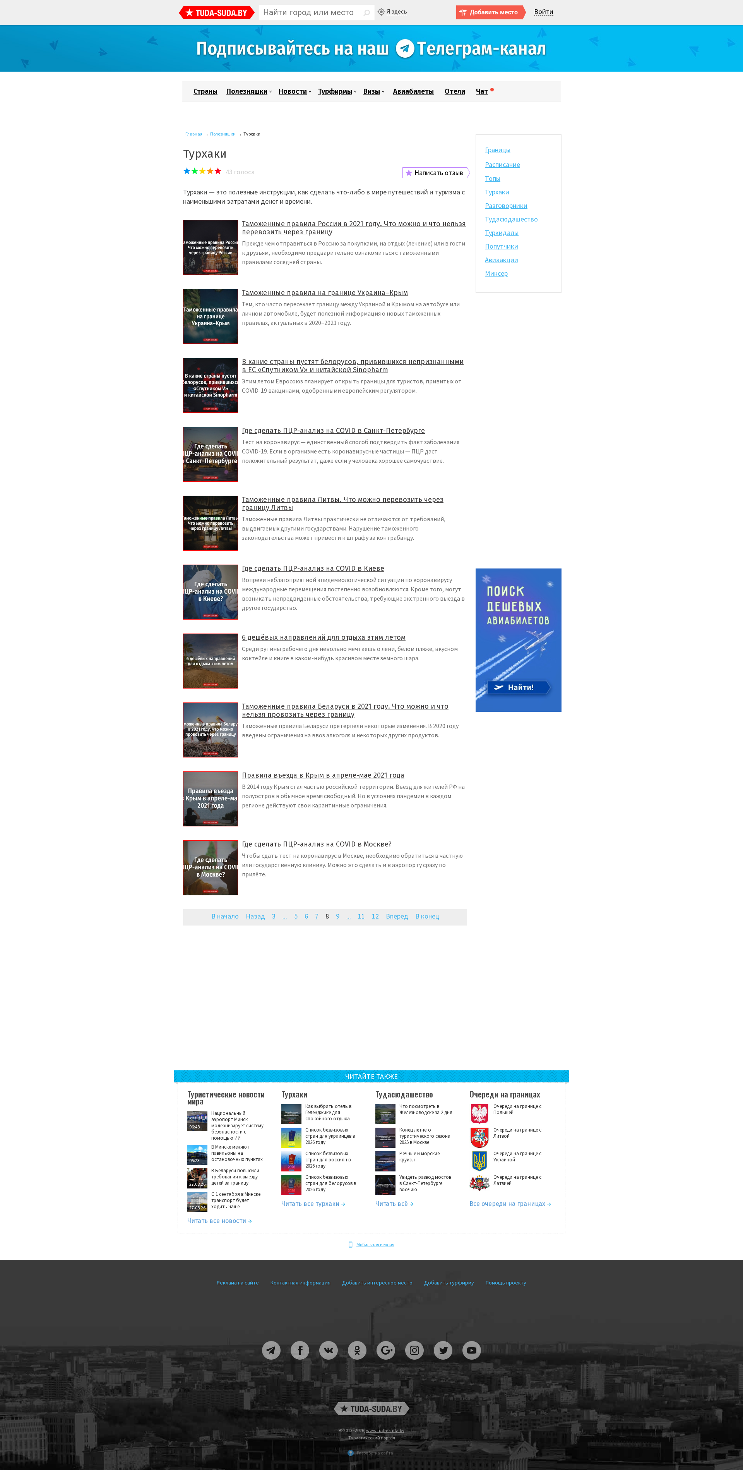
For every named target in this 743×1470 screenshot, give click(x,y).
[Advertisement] (325, 1003)
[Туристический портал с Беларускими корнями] (371, 1408)
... (284, 916)
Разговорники (506, 205)
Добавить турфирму (449, 1282)
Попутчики (501, 246)
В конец (427, 916)
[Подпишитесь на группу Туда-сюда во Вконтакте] (329, 1362)
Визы (371, 91)
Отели (455, 91)
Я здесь (397, 11)
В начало (225, 916)
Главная (193, 134)
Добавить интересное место (377, 1282)
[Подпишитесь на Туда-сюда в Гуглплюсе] (386, 1362)
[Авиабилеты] (519, 710)
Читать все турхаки (310, 1204)
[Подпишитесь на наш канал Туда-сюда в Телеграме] (371, 70)
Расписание (502, 164)
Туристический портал (371, 1438)
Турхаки (497, 191)
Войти (543, 11)
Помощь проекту (506, 1282)
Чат (482, 91)
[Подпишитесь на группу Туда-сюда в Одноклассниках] (357, 1362)
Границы (497, 149)
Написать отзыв (438, 172)
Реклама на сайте (238, 1282)
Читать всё (391, 1204)
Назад (255, 916)
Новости (293, 91)
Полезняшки (246, 91)
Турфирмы (335, 91)
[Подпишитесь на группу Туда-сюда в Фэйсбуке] (300, 1362)
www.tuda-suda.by (385, 1430)
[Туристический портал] (217, 13)
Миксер (496, 273)
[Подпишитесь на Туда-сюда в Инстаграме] (415, 1362)
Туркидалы (502, 232)
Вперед (397, 916)
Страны (205, 91)
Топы (492, 178)
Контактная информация (300, 1282)
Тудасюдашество (511, 219)
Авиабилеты (413, 91)
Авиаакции (501, 259)
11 (361, 916)
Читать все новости (216, 1221)
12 (375, 916)
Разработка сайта (375, 1453)
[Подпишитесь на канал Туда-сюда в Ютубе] (472, 1362)
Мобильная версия (375, 1244)
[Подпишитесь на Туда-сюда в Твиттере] (443, 1362)
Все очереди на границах (507, 1204)
